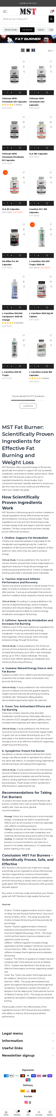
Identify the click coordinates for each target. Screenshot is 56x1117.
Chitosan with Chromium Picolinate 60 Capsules (13, 157)
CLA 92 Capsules (10, 209)
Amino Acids (11, 30)
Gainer (41, 30)
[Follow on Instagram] (26, 1102)
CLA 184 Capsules (38, 154)
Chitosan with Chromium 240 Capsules (36, 101)
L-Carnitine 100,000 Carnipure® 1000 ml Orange (12, 316)
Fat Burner (27, 30)
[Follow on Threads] (29, 1102)
